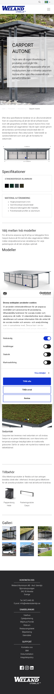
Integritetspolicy (26, 657)
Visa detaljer (40, 373)
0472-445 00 (28, 600)
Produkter (11, 109)
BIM (27, 651)
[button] (47, 2)
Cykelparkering (27, 618)
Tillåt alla (27, 381)
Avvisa (27, 398)
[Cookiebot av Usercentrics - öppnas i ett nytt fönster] (39, 293)
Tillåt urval (27, 390)
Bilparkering (22, 109)
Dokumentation (27, 654)
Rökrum (27, 625)
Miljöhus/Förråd (27, 622)
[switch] (47, 346)
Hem (3, 109)
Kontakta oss (27, 647)
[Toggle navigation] (48, 9)
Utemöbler (27, 635)
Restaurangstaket (27, 629)
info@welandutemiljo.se (30, 603)
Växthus (27, 615)
